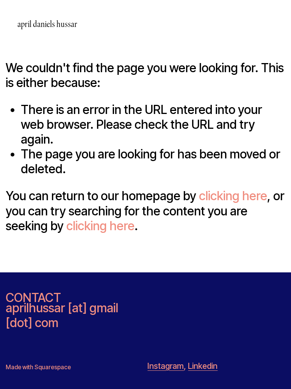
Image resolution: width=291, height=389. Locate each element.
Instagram (165, 366)
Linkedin (202, 366)
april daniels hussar (47, 24)
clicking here (233, 195)
